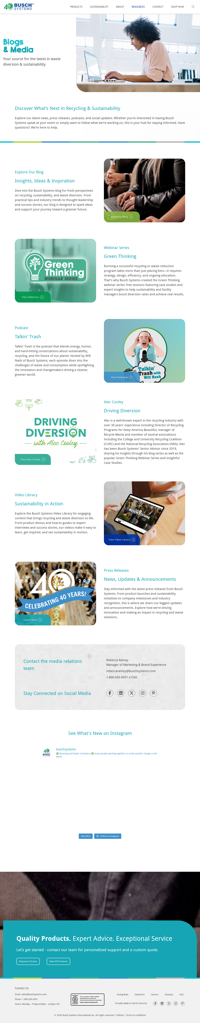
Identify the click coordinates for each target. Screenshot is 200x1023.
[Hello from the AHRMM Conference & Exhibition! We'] (100, 797)
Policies (120, 1015)
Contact (157, 6)
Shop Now (177, 6)
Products (76, 6)
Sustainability (99, 6)
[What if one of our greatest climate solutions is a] (59, 797)
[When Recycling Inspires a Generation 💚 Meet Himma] (140, 797)
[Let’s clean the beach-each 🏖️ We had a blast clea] (59, 773)
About (120, 6)
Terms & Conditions (136, 1015)
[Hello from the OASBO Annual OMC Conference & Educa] (140, 820)
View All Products (58, 961)
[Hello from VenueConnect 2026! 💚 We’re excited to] (100, 773)
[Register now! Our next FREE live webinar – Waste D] (140, 773)
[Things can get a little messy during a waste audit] (59, 820)
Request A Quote (28, 961)
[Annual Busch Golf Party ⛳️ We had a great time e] (100, 820)
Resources (138, 6)
